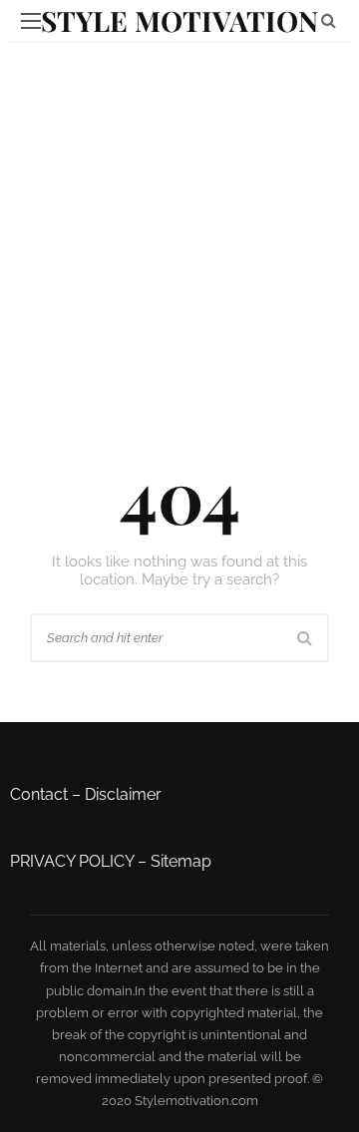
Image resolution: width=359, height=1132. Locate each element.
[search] (328, 20)
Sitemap (181, 861)
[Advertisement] (179, 232)
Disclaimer (123, 794)
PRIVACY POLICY (72, 861)
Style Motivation (179, 20)
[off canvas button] (31, 21)
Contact (39, 794)
